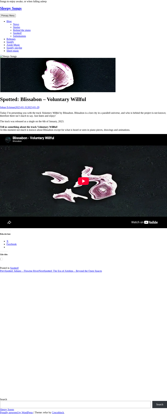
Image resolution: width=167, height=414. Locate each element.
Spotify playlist (14, 47)
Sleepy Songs (11, 8)
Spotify (10, 42)
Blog (9, 21)
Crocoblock (58, 412)
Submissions (19, 36)
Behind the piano (22, 30)
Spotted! (17, 33)
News (16, 24)
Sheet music (13, 50)
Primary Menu (8, 15)
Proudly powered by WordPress (16, 412)
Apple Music (13, 44)
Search (3, 399)
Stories (16, 27)
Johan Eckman (7, 107)
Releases (11, 39)
